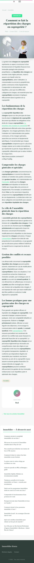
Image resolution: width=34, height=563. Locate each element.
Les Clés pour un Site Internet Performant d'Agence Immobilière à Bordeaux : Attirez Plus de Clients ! (17, 528)
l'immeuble (5, 182)
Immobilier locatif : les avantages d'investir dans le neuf (17, 514)
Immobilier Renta (9, 546)
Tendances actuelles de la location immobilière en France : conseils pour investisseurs (15, 482)
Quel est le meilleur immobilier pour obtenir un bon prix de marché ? (15, 521)
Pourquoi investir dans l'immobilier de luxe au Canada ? (17, 502)
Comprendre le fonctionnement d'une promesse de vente (15, 495)
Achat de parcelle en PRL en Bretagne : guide (15, 468)
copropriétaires (18, 331)
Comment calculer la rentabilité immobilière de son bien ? (13, 437)
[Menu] (20, 1)
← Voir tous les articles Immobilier (13, 414)
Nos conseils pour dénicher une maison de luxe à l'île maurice (16, 449)
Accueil (4, 10)
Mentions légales (7, 552)
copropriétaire (7, 238)
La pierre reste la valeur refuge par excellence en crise (14, 462)
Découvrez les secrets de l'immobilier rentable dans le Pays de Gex (15, 443)
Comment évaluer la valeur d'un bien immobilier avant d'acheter (15, 456)
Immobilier (11, 10)
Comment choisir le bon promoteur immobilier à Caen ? (14, 508)
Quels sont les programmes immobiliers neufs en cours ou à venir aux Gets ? (16, 489)
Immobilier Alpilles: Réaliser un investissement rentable (13, 475)
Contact (16, 552)
